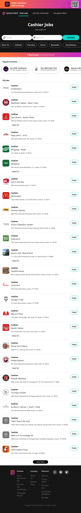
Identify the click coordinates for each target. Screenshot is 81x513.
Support (45, 475)
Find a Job (24, 13)
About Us (32, 476)
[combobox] (17, 37)
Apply (74, 87)
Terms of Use (45, 486)
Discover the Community (21, 487)
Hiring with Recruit (21, 494)
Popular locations (10, 62)
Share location (34, 55)
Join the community (40, 13)
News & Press (33, 483)
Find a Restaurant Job (21, 478)
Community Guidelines (46, 492)
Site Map (45, 498)
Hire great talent (60, 13)
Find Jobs (71, 37)
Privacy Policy (44, 480)
